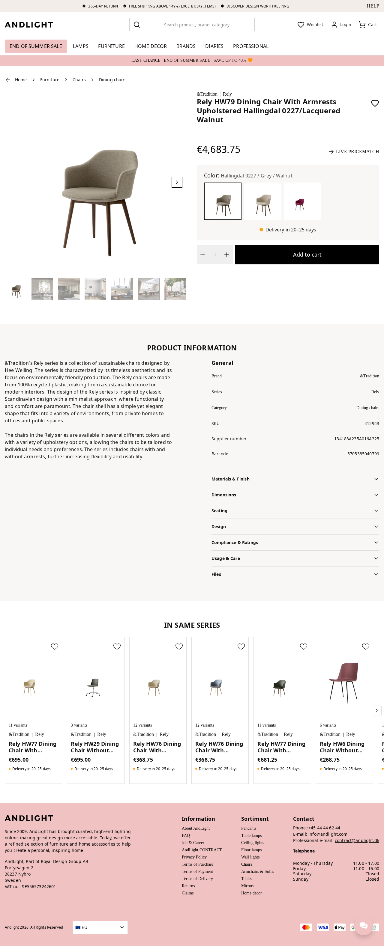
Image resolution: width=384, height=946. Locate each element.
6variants (328, 725)
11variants (18, 725)
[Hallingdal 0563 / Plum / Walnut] (302, 201)
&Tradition (207, 94)
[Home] (33, 24)
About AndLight (196, 828)
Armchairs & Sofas (257, 871)
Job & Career (193, 842)
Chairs (246, 864)
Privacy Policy (194, 857)
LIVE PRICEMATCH (357, 151)
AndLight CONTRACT (202, 850)
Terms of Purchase (197, 864)
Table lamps (251, 835)
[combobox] (192, 24)
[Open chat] (363, 925)
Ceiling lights (252, 842)
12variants (142, 725)
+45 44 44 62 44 (324, 828)
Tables (246, 878)
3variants (79, 725)
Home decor (251, 893)
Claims (188, 893)
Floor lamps (251, 850)
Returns (188, 886)
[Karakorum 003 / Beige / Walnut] (262, 201)
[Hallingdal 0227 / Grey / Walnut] (223, 201)
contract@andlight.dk (357, 840)
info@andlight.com (328, 834)
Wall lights (250, 857)
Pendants (248, 828)
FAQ (186, 835)
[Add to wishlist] (375, 103)
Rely (227, 94)
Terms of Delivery (197, 878)
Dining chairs (367, 408)
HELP (373, 5)
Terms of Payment (197, 871)
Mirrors (247, 886)
